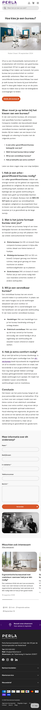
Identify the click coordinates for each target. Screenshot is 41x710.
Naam (4, 445)
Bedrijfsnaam (6, 455)
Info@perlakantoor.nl (13, 652)
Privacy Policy (33, 703)
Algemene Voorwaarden (9, 703)
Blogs (16, 705)
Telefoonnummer (8, 474)
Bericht (4, 484)
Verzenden (20, 507)
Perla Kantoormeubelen (13, 700)
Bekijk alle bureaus (11, 99)
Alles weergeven (8, 547)
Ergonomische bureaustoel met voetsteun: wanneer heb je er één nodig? (17, 577)
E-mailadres (6, 465)
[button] (33, 3)
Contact (4, 705)
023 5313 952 (10, 649)
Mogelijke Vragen (22, 703)
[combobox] (20, 8)
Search (11, 705)
